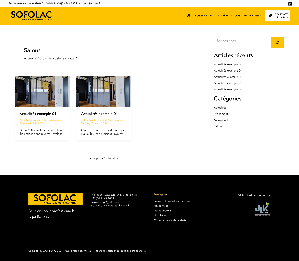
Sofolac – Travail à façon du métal (172, 200)
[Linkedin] (290, 3)
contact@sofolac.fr (91, 3)
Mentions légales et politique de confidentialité (120, 250)
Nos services (161, 205)
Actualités (25, 120)
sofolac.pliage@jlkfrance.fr (105, 202)
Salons (23, 123)
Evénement (39, 120)
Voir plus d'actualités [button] (103, 158)
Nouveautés (54, 120)
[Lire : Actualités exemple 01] (42, 91)
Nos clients (160, 215)
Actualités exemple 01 (38, 113)
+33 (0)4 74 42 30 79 (68, 3)
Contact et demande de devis (170, 220)
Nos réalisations (162, 210)
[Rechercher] (277, 42)
